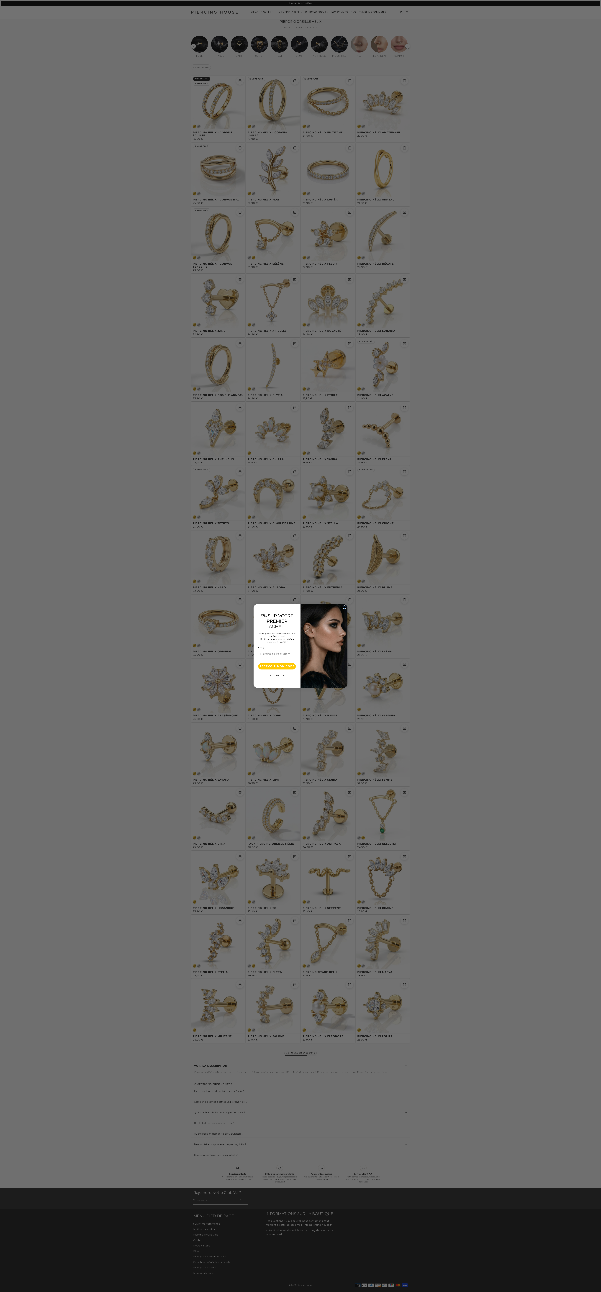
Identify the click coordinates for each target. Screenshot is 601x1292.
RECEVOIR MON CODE (277, 666)
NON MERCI (277, 675)
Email (262, 648)
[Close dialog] (344, 607)
